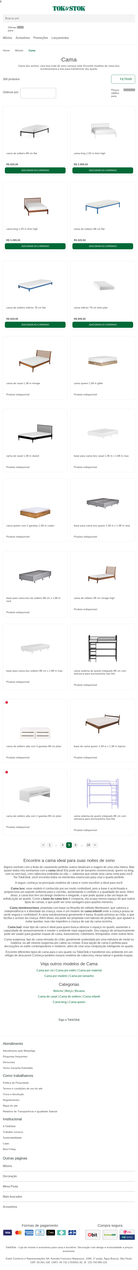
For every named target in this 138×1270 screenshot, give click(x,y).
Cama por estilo (66, 970)
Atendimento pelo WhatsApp (19, 1050)
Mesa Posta (10, 1186)
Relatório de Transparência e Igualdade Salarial (30, 1111)
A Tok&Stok (9, 1126)
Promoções (40, 37)
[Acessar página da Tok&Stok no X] (84, 1027)
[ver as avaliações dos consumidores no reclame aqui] (110, 1235)
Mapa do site (10, 1105)
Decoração (10, 1176)
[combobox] (38, 93)
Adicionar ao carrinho (35, 170)
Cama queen (77, 1002)
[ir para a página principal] (69, 8)
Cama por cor (45, 970)
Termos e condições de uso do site (22, 1088)
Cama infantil (91, 996)
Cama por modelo (55, 975)
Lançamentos (60, 37)
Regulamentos (11, 1100)
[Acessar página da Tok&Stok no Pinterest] (74, 1027)
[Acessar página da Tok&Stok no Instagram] (64, 1027)
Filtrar (126, 79)
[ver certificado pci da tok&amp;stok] (127, 1235)
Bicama (80, 990)
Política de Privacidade (16, 1082)
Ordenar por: (11, 92)
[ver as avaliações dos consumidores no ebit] (92, 1235)
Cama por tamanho (81, 975)
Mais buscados (12, 1196)
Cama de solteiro (70, 996)
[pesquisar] (131, 18)
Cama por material (90, 970)
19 (88, 845)
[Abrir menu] (23, 8)
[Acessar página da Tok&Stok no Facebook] (54, 1027)
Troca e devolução (13, 1094)
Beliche (58, 990)
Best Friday (9, 1149)
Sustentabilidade (12, 1137)
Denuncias (9, 1062)
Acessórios (23, 37)
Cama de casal (47, 996)
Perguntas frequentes (15, 1056)
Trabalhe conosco (13, 1132)
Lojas (6, 1143)
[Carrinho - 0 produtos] (133, 8)
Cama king (60, 1002)
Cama (32, 50)
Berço (69, 990)
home (6, 50)
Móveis (7, 37)
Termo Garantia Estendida (18, 1067)
